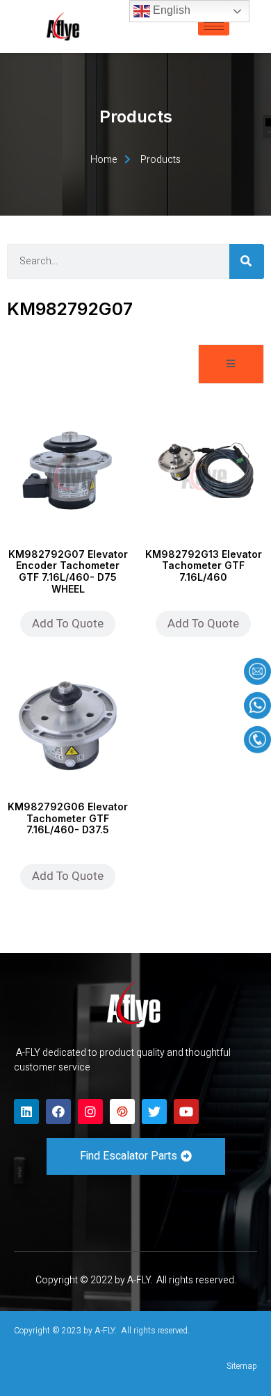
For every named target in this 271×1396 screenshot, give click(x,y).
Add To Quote (68, 623)
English (170, 10)
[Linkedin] (26, 1111)
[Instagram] (90, 1111)
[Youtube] (186, 1111)
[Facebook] (58, 1111)
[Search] (246, 261)
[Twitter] (154, 1111)
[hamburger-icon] (213, 26)
